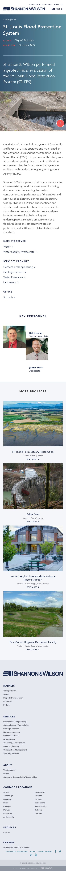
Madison (38, 796)
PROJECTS (11, 19)
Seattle (6, 792)
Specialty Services (11, 753)
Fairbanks (7, 813)
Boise (5, 803)
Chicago (7, 806)
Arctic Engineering (11, 746)
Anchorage (8, 796)
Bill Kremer (36, 333)
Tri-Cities (38, 813)
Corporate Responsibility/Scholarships (20, 777)
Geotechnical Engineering (18, 266)
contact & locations (17, 787)
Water (6, 694)
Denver (6, 810)
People (6, 773)
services (9, 716)
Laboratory (9, 282)
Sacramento (40, 803)
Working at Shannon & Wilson (16, 847)
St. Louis (8, 297)
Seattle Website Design (25, 869)
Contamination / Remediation (16, 725)
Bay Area (7, 799)
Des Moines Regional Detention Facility (33, 642)
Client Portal (45, 852)
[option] (33, 111)
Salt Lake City (40, 806)
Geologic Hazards (13, 272)
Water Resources (13, 277)
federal (6, 705)
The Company (9, 770)
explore (6, 832)
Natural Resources (11, 732)
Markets (9, 686)
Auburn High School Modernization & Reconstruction (33, 578)
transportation (9, 691)
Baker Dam (33, 514)
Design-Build (9, 739)
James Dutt (36, 367)
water (7, 246)
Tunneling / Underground (14, 743)
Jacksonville (8, 817)
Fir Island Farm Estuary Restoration (33, 451)
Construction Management (15, 750)
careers (8, 842)
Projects (9, 827)
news (56, 5)
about (7, 765)
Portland (38, 799)
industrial (7, 701)
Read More (32, 459)
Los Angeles (40, 792)
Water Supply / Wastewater (19, 251)
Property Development (13, 698)
